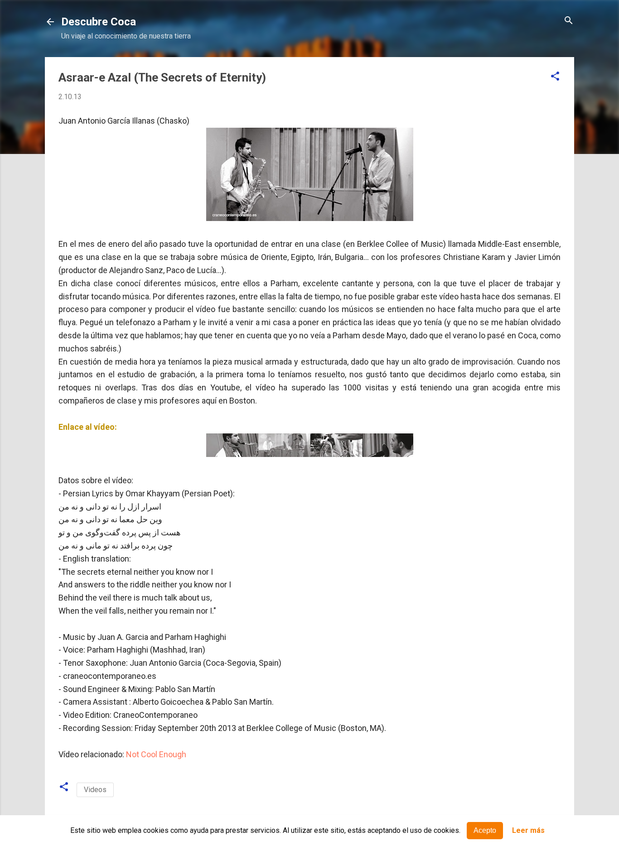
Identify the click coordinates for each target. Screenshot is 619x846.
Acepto (485, 830)
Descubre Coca (98, 21)
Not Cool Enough (156, 754)
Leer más (528, 831)
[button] (555, 77)
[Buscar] (568, 21)
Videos (95, 789)
